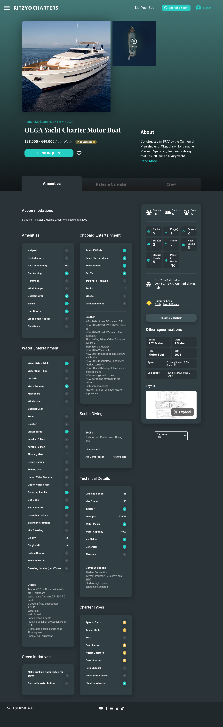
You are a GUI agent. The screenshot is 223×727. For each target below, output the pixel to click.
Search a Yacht (178, 7)
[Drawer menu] (7, 8)
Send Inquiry (49, 153)
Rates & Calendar (171, 317)
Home (28, 121)
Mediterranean (44, 121)
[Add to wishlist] (79, 153)
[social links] (101, 708)
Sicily (60, 121)
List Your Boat (145, 8)
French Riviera (171, 304)
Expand (185, 412)
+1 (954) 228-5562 (22, 708)
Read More (149, 161)
